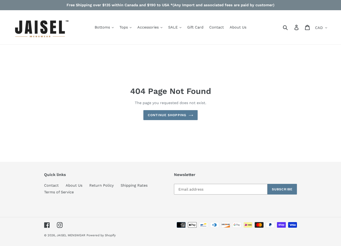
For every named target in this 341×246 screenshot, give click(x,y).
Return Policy (101, 185)
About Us (74, 185)
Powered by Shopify (101, 235)
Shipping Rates (134, 185)
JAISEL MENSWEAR (71, 235)
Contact (51, 185)
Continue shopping (167, 115)
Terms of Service (59, 192)
